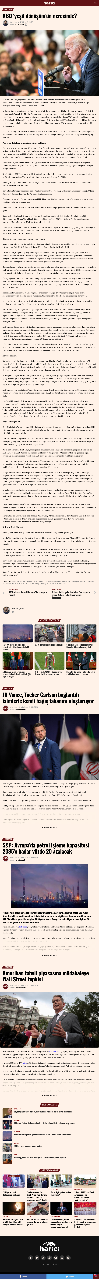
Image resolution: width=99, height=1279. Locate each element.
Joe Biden (66, 581)
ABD (14, 581)
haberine (23, 926)
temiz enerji (29, 584)
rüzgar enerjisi (87, 581)
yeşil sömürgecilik (58, 584)
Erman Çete (19, 24)
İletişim (56, 1264)
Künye (42, 1264)
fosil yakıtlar (40, 581)
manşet (76, 581)
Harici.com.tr (20, 710)
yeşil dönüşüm (42, 584)
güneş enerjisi (55, 581)
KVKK (48, 1264)
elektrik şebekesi (25, 581)
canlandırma (54, 1051)
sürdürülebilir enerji (13, 584)
